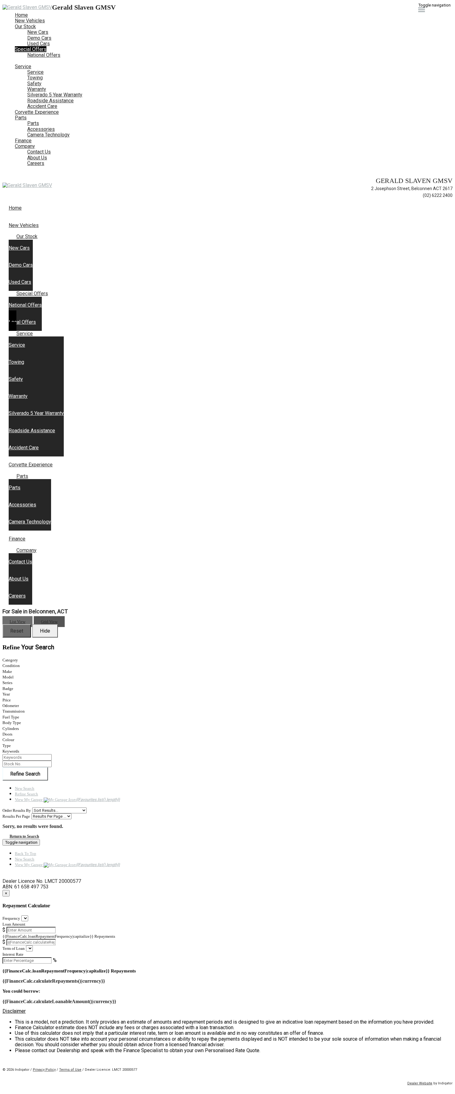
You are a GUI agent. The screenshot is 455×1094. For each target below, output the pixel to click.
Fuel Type (10, 717)
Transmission (13, 711)
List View (17, 621)
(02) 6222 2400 (438, 195)
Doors (7, 734)
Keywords (10, 751)
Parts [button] (21, 118)
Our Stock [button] (25, 26)
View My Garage (67, 799)
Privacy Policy (44, 1070)
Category (10, 660)
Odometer (10, 705)
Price (6, 700)
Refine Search (25, 774)
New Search (24, 788)
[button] (227, 1011)
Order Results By (16, 810)
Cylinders (10, 728)
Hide (45, 631)
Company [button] (25, 146)
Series (7, 682)
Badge (7, 688)
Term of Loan (13, 948)
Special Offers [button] (30, 49)
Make (7, 671)
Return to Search (24, 836)
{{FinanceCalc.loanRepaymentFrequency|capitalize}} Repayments (58, 936)
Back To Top (25, 853)
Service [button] (23, 66)
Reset (16, 631)
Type (6, 745)
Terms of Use (70, 1070)
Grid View (49, 621)
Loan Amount (13, 924)
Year (6, 694)
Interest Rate (13, 954)
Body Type (11, 722)
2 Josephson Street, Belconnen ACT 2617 (412, 188)
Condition (11, 665)
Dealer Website (419, 1083)
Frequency (11, 918)
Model (8, 677)
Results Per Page (16, 816)
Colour (8, 739)
